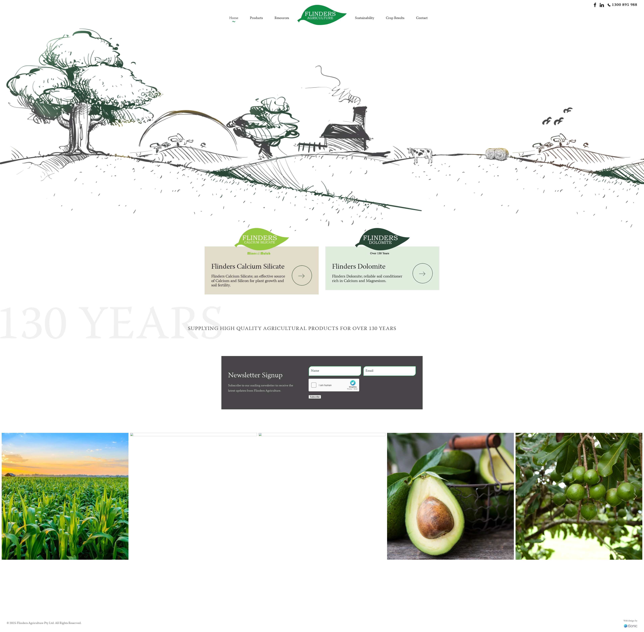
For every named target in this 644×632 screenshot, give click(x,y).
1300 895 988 (624, 5)
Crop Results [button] (395, 18)
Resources (282, 18)
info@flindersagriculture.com (432, 591)
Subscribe (315, 397)
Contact (358, 600)
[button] (9, 496)
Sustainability (364, 18)
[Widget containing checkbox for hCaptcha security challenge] (334, 385)
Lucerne (303, 600)
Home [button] (233, 18)
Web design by (630, 621)
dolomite (203, 600)
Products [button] (256, 18)
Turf (301, 584)
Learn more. (252, 600)
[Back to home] (322, 18)
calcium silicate (232, 600)
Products (359, 584)
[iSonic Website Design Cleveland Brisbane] (630, 625)
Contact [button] (422, 18)
